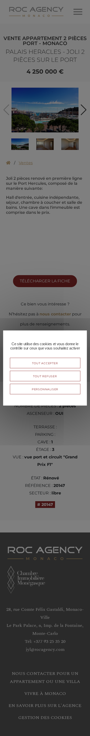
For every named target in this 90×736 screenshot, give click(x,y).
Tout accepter (45, 362)
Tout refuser (45, 376)
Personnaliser (45, 389)
